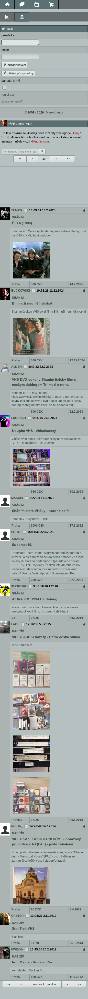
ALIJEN (16, 366)
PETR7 (16, 532)
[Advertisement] (44, 185)
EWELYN (17, 949)
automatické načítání (44, 984)
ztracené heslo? (12, 101)
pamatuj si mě (10, 80)
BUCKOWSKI (20, 290)
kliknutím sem (40, 141)
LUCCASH (18, 418)
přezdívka (7, 35)
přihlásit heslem (16, 64)
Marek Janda (54, 112)
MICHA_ (17, 826)
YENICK (16, 210)
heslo (5, 49)
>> (68, 158)
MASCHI (17, 498)
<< (20, 158)
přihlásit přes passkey (20, 73)
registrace (8, 94)
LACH (15, 624)
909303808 (19, 586)
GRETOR (17, 915)
